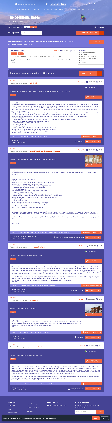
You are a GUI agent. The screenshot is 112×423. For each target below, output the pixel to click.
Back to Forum (97, 42)
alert (21, 53)
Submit (100, 412)
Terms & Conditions (33, 407)
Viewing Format (13, 33)
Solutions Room (47, 10)
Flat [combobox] (24, 33)
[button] (39, 33)
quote (14, 53)
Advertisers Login (32, 404)
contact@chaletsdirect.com (58, 405)
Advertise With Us (13, 413)
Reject (104, 418)
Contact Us (11, 405)
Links (9, 409)
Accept (95, 418)
